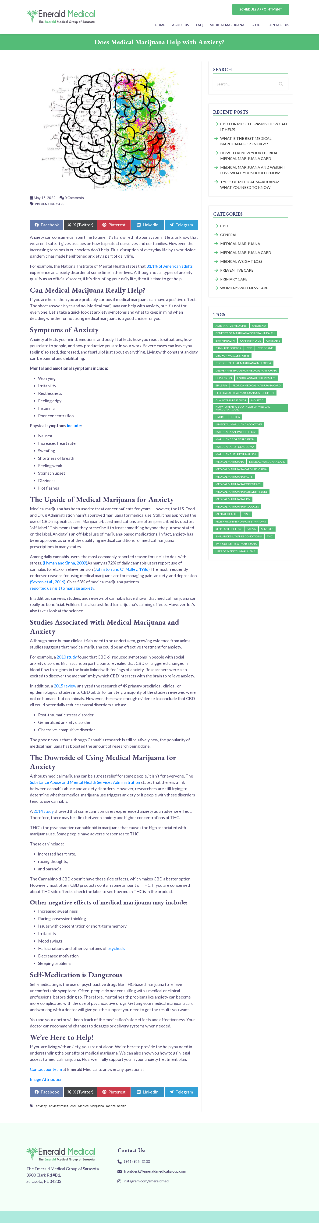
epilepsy (221, 385)
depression (224, 378)
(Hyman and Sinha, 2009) (65, 562)
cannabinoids (250, 340)
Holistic (257, 400)
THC (270, 536)
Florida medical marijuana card (256, 385)
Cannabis (273, 340)
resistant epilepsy (228, 529)
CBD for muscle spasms (232, 355)
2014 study (43, 811)
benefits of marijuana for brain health (245, 333)
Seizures (267, 529)
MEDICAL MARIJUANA (227, 25)
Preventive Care (49, 204)
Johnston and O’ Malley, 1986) (122, 569)
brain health (225, 340)
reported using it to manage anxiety (62, 588)
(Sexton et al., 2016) (47, 581)
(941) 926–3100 (137, 1161)
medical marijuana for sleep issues (241, 491)
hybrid (220, 417)
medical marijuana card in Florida (241, 469)
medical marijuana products (237, 506)
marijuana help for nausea (236, 454)
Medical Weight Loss (241, 261)
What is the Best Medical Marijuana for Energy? (245, 141)
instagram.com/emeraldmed (146, 1181)
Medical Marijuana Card (245, 252)
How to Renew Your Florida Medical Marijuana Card (248, 156)
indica (235, 417)
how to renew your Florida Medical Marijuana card (243, 408)
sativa (251, 529)
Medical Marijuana (91, 1106)
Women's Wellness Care (244, 288)
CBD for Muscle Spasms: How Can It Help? (253, 127)
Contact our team (46, 1069)
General (228, 234)
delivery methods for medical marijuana (246, 370)
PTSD (246, 514)
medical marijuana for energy (238, 484)
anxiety (41, 1106)
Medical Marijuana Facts (234, 476)
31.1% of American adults (169, 266)
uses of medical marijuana (235, 551)
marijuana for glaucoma (235, 447)
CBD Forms (265, 348)
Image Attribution (46, 1079)
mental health (116, 1106)
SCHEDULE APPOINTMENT (260, 9)
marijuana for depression (235, 439)
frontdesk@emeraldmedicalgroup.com (155, 1171)
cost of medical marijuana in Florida (243, 363)
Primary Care (233, 279)
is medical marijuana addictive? (239, 424)
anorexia (259, 325)
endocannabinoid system (256, 378)
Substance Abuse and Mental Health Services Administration (85, 782)
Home (160, 25)
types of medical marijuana (236, 544)
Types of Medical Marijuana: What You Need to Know (249, 184)
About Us (180, 25)
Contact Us (278, 25)
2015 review (65, 685)
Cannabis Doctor (228, 348)
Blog (256, 25)
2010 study (67, 656)
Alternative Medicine (231, 325)
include (74, 425)
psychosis (116, 948)
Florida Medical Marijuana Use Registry (245, 393)
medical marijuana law (233, 499)
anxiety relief (58, 1106)
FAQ (199, 25)
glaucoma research (231, 400)
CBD (224, 226)
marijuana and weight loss (236, 432)
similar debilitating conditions (239, 536)
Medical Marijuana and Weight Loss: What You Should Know (252, 170)
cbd (73, 1106)
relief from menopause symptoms (241, 521)
